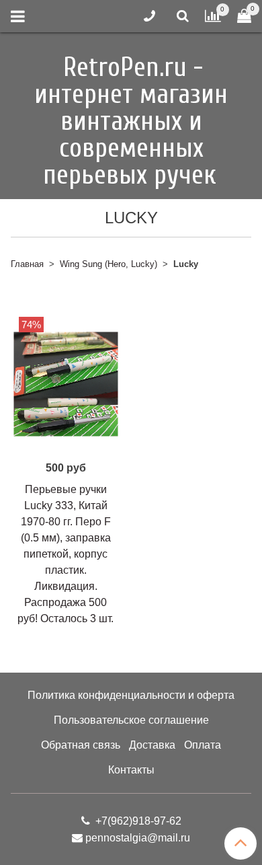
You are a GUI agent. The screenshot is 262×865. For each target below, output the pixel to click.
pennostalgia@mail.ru (137, 837)
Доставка (152, 745)
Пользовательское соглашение (131, 720)
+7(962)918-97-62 (137, 821)
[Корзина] (244, 16)
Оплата (202, 745)
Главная (27, 264)
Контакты (131, 770)
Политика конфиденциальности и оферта (131, 695)
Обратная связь (80, 745)
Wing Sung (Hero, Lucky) (108, 264)
